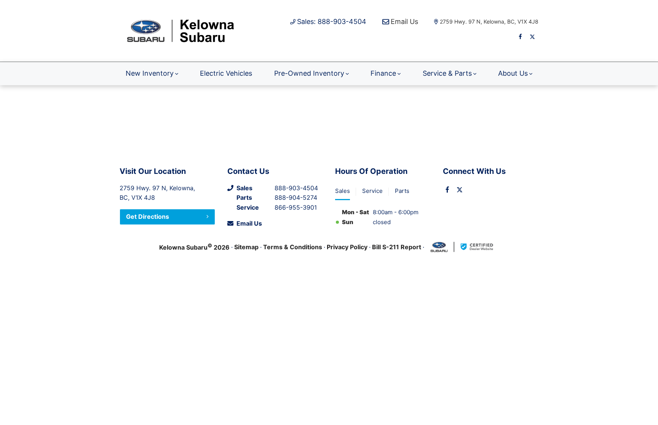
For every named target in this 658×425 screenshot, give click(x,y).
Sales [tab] (342, 190)
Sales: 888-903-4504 (331, 21)
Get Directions (147, 216)
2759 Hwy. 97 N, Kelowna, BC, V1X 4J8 (489, 21)
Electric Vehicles (226, 73)
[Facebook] (520, 36)
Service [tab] (372, 190)
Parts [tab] (402, 190)
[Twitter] (532, 36)
